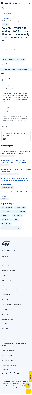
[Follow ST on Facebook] (14, 373)
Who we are (5, 256)
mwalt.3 (6, 18)
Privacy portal (17, 385)
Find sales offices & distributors (11, 304)
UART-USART (21, 59)
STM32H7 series (7, 207)
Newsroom (5, 314)
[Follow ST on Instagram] (10, 373)
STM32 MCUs (5, 165)
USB (16, 219)
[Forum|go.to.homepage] (12, 3)
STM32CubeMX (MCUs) (10, 13)
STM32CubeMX (6, 211)
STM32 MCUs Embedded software (10, 174)
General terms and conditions (11, 290)
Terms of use (7, 383)
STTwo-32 (7, 78)
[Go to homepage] (6, 245)
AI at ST (4, 324)
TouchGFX (5, 215)
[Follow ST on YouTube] (18, 373)
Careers (4, 275)
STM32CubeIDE (20, 211)
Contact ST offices (7, 300)
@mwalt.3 (11, 86)
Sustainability (6, 266)
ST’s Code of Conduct (8, 360)
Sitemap (4, 338)
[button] (2, 3)
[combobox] (16, 8)
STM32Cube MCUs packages (11, 228)
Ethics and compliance (8, 350)
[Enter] (3, 8)
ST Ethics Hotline (7, 355)
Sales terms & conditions (20, 383)
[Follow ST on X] (3, 374)
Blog (3, 285)
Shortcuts (4, 334)
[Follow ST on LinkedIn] (6, 373)
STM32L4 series (17, 215)
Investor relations (7, 261)
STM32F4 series (20, 207)
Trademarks (7, 385)
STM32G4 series (8, 59)
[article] (16, 103)
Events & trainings (7, 319)
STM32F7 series (7, 219)
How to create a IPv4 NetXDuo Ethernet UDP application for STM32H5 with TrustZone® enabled (14, 194)
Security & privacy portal (9, 365)
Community (5, 309)
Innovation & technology (9, 270)
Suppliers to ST (6, 280)
